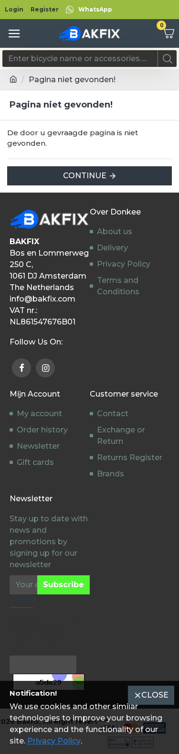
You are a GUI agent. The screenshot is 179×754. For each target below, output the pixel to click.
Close (154, 695)
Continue (84, 175)
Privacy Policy (54, 740)
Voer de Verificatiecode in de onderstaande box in (40, 634)
